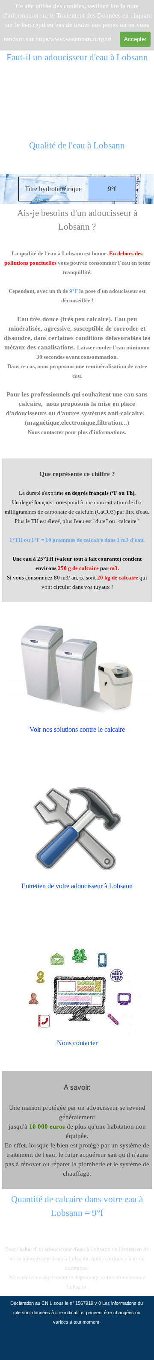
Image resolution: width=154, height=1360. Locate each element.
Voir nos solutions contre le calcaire (77, 729)
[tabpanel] (77, 150)
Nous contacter (77, 1043)
